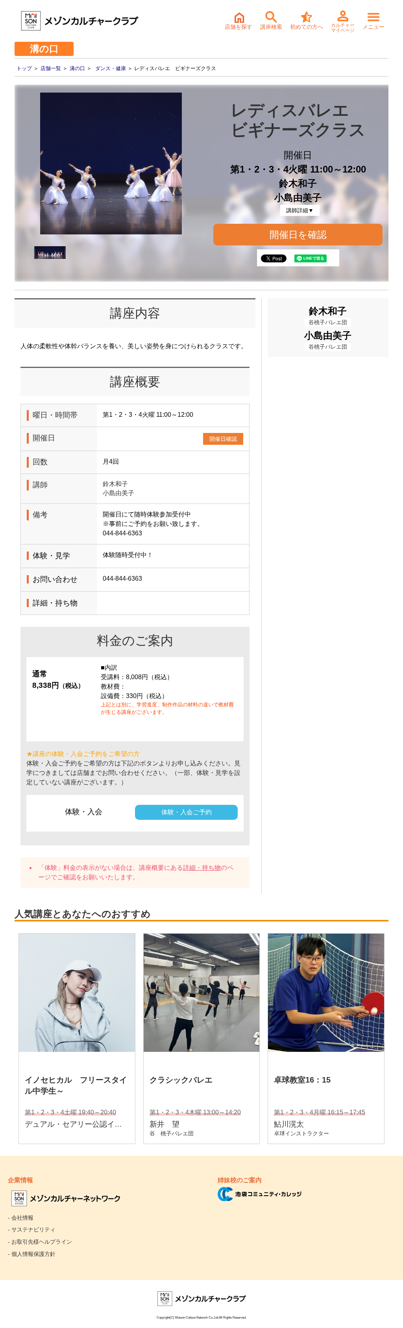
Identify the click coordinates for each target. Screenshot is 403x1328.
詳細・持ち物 (202, 867)
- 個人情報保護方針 (31, 1254)
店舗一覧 (51, 68)
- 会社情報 (20, 1218)
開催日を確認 (298, 234)
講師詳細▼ (300, 210)
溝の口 (77, 68)
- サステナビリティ (31, 1229)
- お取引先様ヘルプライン (40, 1242)
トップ (24, 68)
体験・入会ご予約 (186, 812)
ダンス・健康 (110, 68)
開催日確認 (223, 439)
